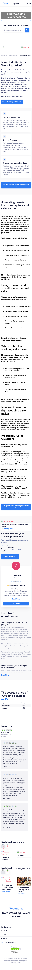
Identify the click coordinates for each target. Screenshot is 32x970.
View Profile (16, 604)
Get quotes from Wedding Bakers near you (16, 185)
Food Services (13, 56)
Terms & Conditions (10, 961)
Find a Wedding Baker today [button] (12, 102)
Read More (5, 675)
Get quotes (16, 908)
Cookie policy (22, 961)
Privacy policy (16, 963)
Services (4, 56)
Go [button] (27, 30)
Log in (29, 3)
